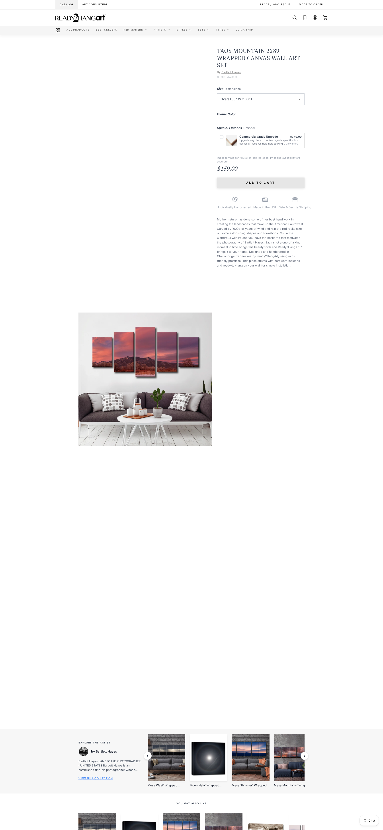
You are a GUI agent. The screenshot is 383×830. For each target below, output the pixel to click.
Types (220, 29)
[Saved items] (304, 17)
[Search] (294, 17)
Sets (202, 29)
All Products (77, 29)
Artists (160, 29)
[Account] (315, 17)
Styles (182, 29)
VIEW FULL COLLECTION (95, 778)
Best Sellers (106, 29)
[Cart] (325, 17)
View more (292, 143)
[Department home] (57, 30)
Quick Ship (244, 29)
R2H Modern (133, 29)
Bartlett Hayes (231, 72)
